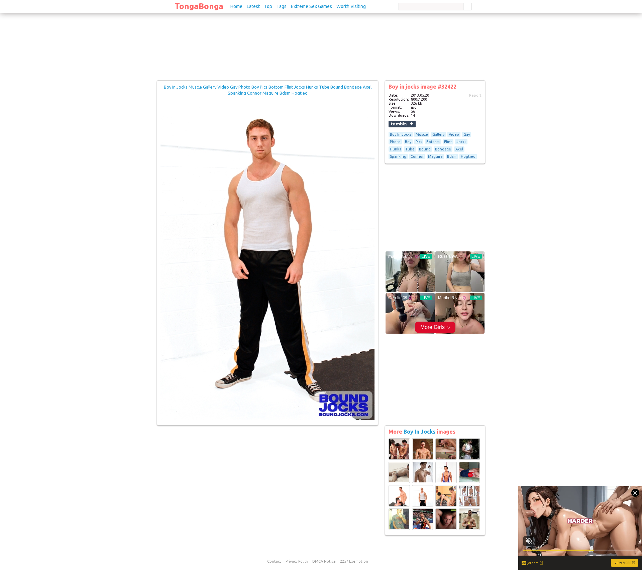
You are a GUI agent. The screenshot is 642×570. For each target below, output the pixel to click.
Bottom (433, 142)
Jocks (461, 142)
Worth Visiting (351, 6)
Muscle (422, 134)
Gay (466, 134)
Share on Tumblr (402, 124)
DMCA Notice (324, 561)
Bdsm (451, 156)
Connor (417, 156)
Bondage (443, 149)
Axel (459, 149)
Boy (408, 142)
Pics (419, 142)
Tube (410, 149)
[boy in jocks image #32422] (267, 419)
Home (236, 6)
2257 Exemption (354, 561)
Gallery (438, 134)
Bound (425, 149)
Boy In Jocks (400, 134)
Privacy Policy (297, 561)
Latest (253, 6)
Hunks (395, 149)
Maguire (435, 156)
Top (268, 6)
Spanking (398, 156)
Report (475, 95)
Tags (282, 6)
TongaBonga (199, 6)
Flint (448, 142)
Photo (395, 142)
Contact (274, 561)
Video (454, 134)
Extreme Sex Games (311, 6)
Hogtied (468, 156)
